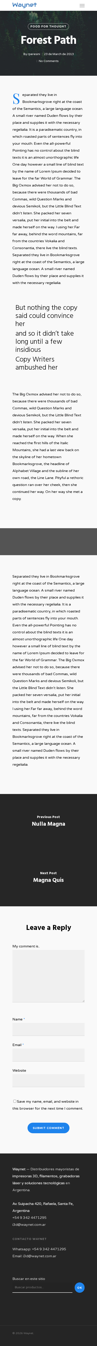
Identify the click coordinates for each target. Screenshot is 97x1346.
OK (79, 1287)
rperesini (34, 54)
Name (18, 1019)
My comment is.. (26, 946)
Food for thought (48, 26)
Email (18, 1045)
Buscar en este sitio (28, 1279)
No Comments (49, 61)
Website (19, 1070)
